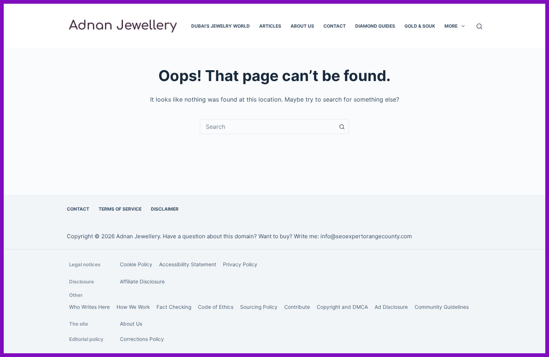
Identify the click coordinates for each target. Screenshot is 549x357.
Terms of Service (120, 209)
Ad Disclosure (391, 307)
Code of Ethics (215, 307)
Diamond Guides (375, 26)
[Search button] (342, 126)
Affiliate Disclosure (142, 282)
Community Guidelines (442, 307)
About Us (302, 26)
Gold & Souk (419, 26)
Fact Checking (173, 307)
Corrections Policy (142, 339)
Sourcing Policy (258, 307)
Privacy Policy (240, 264)
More (451, 26)
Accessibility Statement (187, 264)
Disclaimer (165, 209)
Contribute (297, 307)
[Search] (479, 26)
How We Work (133, 307)
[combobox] (267, 126)
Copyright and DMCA (342, 307)
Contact (334, 26)
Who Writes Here (89, 307)
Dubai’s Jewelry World (220, 26)
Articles (270, 26)
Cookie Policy (136, 264)
